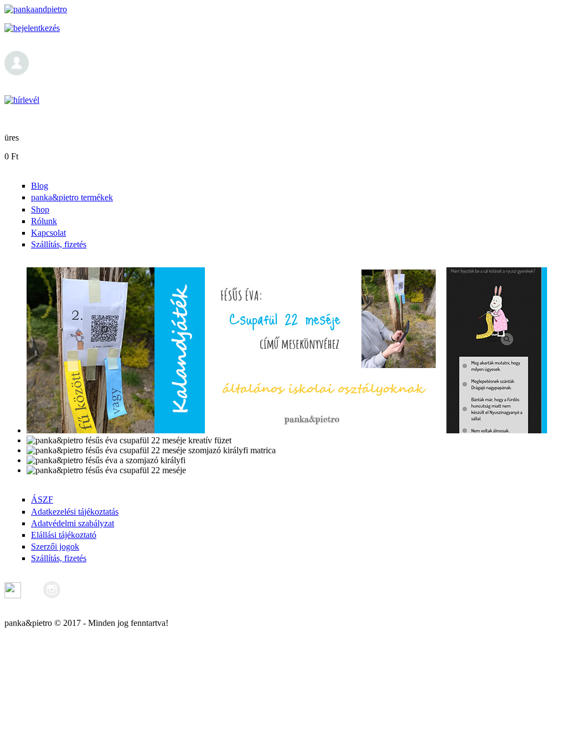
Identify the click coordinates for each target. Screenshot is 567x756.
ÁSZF (42, 499)
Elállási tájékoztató (63, 535)
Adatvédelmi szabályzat (72, 523)
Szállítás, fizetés (58, 244)
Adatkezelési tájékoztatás (74, 511)
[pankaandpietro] (35, 9)
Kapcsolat (48, 232)
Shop (40, 209)
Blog (39, 185)
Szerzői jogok (55, 546)
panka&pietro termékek (72, 197)
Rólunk (44, 221)
